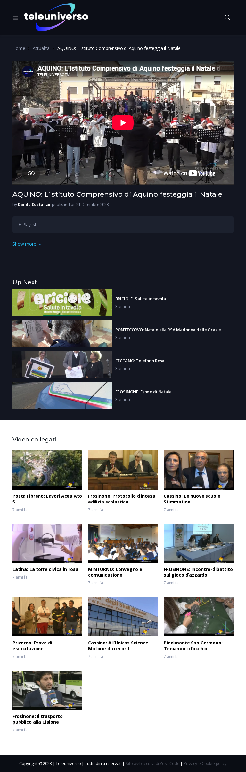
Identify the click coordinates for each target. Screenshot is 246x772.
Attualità (41, 48)
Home (18, 48)
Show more (24, 244)
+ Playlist (27, 225)
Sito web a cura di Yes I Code (153, 763)
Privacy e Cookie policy (205, 763)
